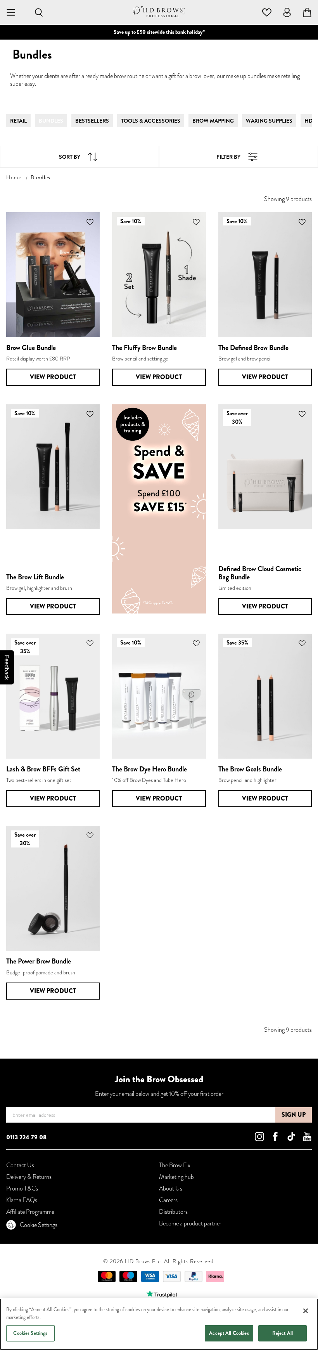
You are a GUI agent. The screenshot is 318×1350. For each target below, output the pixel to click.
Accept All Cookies (229, 1333)
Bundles (51, 121)
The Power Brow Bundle (38, 961)
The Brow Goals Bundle (250, 769)
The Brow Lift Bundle (35, 577)
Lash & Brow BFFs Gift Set (43, 769)
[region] (159, 1324)
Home (14, 177)
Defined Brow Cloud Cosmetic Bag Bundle (259, 573)
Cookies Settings (30, 1333)
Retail (18, 121)
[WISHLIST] (266, 12)
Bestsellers (92, 121)
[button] (89, 221)
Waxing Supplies (269, 121)
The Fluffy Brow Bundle (144, 348)
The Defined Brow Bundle (253, 348)
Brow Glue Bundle (31, 348)
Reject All (282, 1333)
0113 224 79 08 (26, 1137)
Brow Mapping (213, 121)
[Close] (305, 1310)
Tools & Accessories (150, 121)
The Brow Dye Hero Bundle (149, 769)
